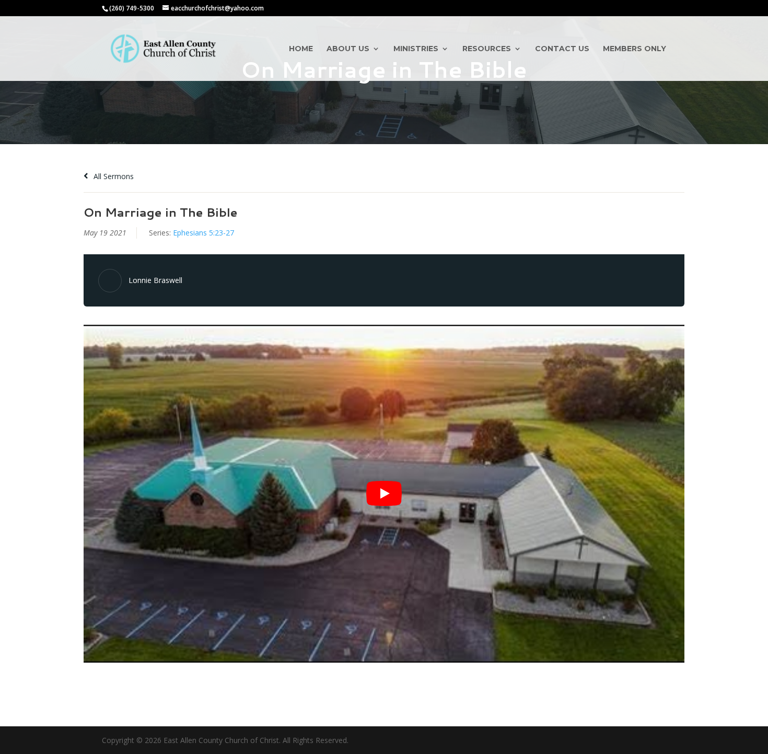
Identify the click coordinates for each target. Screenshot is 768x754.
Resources (486, 49)
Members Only (634, 49)
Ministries (415, 49)
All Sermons (112, 176)
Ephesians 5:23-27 (203, 233)
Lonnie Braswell (155, 280)
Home (301, 49)
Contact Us (562, 49)
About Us (348, 49)
